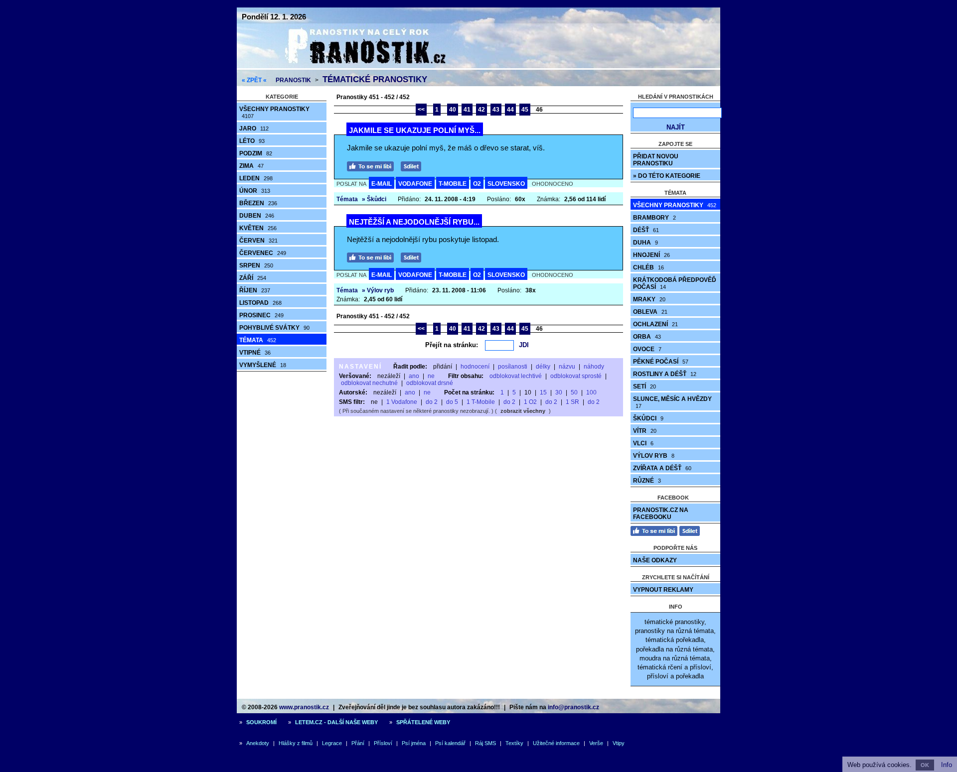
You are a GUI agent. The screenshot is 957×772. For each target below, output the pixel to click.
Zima (251, 165)
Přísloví (383, 743)
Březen (258, 203)
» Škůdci (374, 199)
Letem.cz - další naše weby (336, 722)
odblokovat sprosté (576, 376)
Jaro (254, 128)
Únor (254, 190)
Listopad (260, 302)
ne (431, 376)
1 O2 (530, 401)
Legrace (332, 743)
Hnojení (651, 255)
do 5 (452, 401)
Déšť (646, 230)
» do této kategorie (666, 175)
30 (558, 392)
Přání (357, 743)
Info (946, 765)
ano (414, 376)
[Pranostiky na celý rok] (354, 66)
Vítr (644, 430)
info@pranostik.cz (573, 707)
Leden (256, 178)
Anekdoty (257, 743)
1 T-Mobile (481, 401)
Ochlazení (655, 324)
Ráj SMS (485, 743)
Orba (647, 336)
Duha (645, 242)
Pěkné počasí (660, 361)
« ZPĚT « (254, 80)
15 (543, 392)
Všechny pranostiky (274, 112)
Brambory (654, 217)
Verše (596, 743)
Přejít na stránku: (451, 345)
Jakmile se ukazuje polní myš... (414, 130)
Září (252, 277)
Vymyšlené (262, 365)
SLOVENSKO (506, 183)
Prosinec (261, 315)
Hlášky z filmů (296, 743)
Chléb (648, 267)
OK (925, 765)
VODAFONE (415, 183)
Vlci (643, 443)
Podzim (255, 153)
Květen (258, 228)
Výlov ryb (653, 455)
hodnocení (475, 366)
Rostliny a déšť (664, 374)
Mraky (649, 299)
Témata (257, 340)
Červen (258, 240)
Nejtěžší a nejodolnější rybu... (414, 222)
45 (524, 109)
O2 (477, 183)
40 (452, 109)
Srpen (256, 265)
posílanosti (512, 366)
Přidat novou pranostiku (655, 160)
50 (574, 392)
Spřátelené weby (423, 722)
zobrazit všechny (522, 411)
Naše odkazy (655, 560)
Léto (252, 140)
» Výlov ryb (378, 290)
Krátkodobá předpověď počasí (674, 283)
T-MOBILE (453, 183)
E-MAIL (381, 183)
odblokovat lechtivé (515, 376)
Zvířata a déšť (662, 468)
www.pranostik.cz (304, 707)
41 (467, 109)
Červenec (262, 253)
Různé (647, 480)
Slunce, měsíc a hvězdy (672, 402)
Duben (256, 215)
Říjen (254, 290)
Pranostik (293, 80)
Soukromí (261, 722)
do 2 (432, 401)
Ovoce (647, 349)
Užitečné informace (556, 743)
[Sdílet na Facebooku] (413, 165)
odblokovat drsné (429, 383)
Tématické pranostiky (374, 79)
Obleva (650, 311)
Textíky (514, 743)
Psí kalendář (450, 743)
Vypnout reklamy (663, 589)
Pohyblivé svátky (274, 327)
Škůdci (648, 418)
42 (481, 109)
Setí (644, 386)
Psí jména (414, 743)
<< (421, 109)
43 (495, 109)
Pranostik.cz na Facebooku (660, 513)
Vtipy (619, 743)
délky (543, 366)
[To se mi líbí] (373, 165)
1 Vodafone (401, 401)
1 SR (572, 401)
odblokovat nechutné (369, 383)
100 (591, 392)
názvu (567, 366)
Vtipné (255, 352)
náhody (594, 366)
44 (510, 109)
